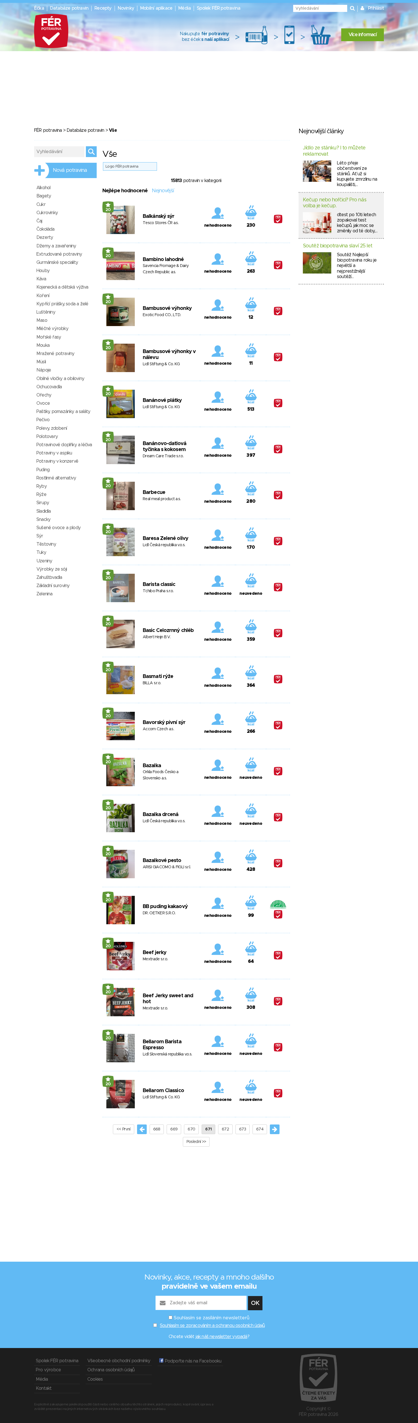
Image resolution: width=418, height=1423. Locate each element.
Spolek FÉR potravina (218, 8)
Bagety (43, 196)
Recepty (102, 8)
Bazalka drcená (160, 814)
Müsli (41, 362)
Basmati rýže (158, 676)
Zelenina (44, 594)
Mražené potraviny (55, 353)
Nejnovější (163, 190)
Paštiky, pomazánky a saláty (63, 411)
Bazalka (152, 765)
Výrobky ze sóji (51, 569)
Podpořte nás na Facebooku (192, 1361)
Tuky (41, 552)
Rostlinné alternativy (56, 478)
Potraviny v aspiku (54, 453)
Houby (42, 270)
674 (259, 1129)
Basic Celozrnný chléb (168, 630)
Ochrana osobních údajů (110, 1370)
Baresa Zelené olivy (165, 538)
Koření (42, 295)
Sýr (39, 536)
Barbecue (154, 492)
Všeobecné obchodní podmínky (118, 1361)
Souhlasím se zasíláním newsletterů (211, 1318)
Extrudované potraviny (59, 254)
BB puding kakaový (165, 906)
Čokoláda (45, 229)
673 (242, 1129)
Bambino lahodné (163, 259)
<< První (123, 1129)
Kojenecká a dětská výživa (62, 287)
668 (156, 1129)
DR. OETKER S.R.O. (159, 913)
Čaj (39, 221)
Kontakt (43, 1388)
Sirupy (42, 502)
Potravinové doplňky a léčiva (64, 445)
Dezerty (44, 237)
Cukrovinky (47, 212)
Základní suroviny (52, 585)
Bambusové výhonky (167, 308)
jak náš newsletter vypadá (221, 1336)
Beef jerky (154, 952)
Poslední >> (196, 1142)
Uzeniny (44, 561)
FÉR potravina (48, 130)
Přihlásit (376, 8)
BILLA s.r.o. (152, 683)
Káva (41, 279)
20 (108, 210)
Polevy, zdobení (51, 428)
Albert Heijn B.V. (157, 637)
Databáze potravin (69, 8)
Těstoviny (46, 544)
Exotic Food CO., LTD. (162, 315)
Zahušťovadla (49, 577)
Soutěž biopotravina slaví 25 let (337, 246)
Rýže (41, 494)
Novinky (126, 8)
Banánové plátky (162, 400)
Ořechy (43, 395)
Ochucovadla (49, 387)
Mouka (42, 345)
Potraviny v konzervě (57, 461)
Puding (42, 470)
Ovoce (43, 403)
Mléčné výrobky (52, 328)
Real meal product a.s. (162, 499)
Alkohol (43, 187)
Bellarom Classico (163, 1090)
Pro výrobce (48, 1370)
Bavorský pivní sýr (164, 722)
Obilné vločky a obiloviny (60, 378)
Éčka (39, 8)
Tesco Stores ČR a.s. (161, 223)
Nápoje (43, 370)
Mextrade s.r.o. (155, 959)
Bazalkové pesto (162, 860)
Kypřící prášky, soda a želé (62, 304)
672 (225, 1129)
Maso (41, 320)
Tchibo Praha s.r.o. (158, 591)
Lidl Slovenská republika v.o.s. (167, 1054)
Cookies (95, 1379)
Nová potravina (70, 170)
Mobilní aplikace (156, 8)
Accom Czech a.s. (158, 729)
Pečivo (42, 420)
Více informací (362, 34)
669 (173, 1129)
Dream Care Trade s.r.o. (163, 456)
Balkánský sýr (158, 216)
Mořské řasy (48, 337)
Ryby (41, 486)
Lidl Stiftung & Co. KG (161, 364)
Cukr (40, 204)
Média (184, 8)
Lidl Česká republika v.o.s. (164, 545)
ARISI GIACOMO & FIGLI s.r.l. (167, 867)
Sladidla (43, 511)
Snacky (43, 519)
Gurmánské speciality (57, 262)
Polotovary (47, 436)
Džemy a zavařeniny (56, 246)
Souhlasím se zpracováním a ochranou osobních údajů (212, 1325)
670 (191, 1129)
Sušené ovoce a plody (58, 527)
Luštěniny (45, 312)
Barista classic (159, 584)
